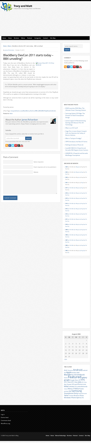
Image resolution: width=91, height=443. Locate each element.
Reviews (16, 38)
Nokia (76, 388)
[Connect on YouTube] (21, 145)
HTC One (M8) (76, 382)
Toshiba (71, 395)
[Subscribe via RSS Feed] (6, 145)
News (10, 38)
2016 (66, 193)
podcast (66, 391)
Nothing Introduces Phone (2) (74, 145)
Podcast (29, 38)
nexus (65, 389)
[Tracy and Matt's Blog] (6, 11)
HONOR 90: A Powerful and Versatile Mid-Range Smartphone (76, 154)
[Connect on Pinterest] (15, 145)
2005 (66, 250)
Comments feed (6, 420)
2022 (66, 177)
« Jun (65, 359)
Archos (74, 373)
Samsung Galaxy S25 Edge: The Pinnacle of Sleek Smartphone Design (75, 115)
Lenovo (71, 386)
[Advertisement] (68, 19)
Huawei (69, 384)
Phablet (81, 389)
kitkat (66, 386)
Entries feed (4, 417)
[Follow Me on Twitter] (12, 145)
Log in (3, 414)
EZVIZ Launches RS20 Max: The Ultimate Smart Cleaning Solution (75, 109)
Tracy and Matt (23, 6)
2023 (66, 172)
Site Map (52, 38)
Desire (66, 377)
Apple (69, 372)
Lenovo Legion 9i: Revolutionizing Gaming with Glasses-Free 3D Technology (75, 123)
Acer (65, 370)
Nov (66, 174)
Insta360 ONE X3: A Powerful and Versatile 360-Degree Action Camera (76, 149)
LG (75, 386)
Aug (82, 172)
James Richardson (9, 50)
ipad (75, 384)
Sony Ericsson (82, 393)
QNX (39, 111)
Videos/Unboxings (60, 435)
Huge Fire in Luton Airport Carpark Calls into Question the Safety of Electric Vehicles (76, 133)
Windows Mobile (79, 395)
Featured (74, 377)
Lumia (79, 386)
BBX (42, 111)
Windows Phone (70, 398)
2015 (66, 198)
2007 (66, 240)
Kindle (84, 384)
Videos (23, 38)
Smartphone (68, 393)
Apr (75, 172)
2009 (66, 229)
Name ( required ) (39, 162)
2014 (66, 203)
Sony (76, 393)
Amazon (70, 370)
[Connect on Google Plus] (18, 145)
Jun (79, 167)
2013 (66, 208)
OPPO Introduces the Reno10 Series (76, 142)
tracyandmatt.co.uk (17, 111)
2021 (66, 182)
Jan (69, 188)
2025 (66, 167)
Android (52, 111)
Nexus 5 (71, 388)
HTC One (67, 382)
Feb (71, 188)
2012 (66, 214)
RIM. (36, 111)
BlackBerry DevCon (29, 111)
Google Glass (74, 380)
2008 (66, 235)
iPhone (79, 384)
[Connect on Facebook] (9, 145)
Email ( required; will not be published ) (45, 167)
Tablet (66, 395)
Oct (86, 172)
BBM (78, 372)
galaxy (84, 377)
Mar (73, 188)
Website (36, 172)
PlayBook (47, 111)
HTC (83, 379)
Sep (84, 193)
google (67, 380)
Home (4, 38)
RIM (70, 391)
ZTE (82, 398)
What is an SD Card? (71, 128)
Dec (68, 195)
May (77, 167)
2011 (66, 219)
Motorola (84, 386)
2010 (66, 224)
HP (79, 380)
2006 (66, 245)
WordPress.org (5, 423)
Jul (80, 172)
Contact (45, 38)
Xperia (78, 397)
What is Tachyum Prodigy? (73, 138)
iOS (73, 384)
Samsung (77, 390)
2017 (66, 188)
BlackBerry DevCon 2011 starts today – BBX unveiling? (28, 57)
